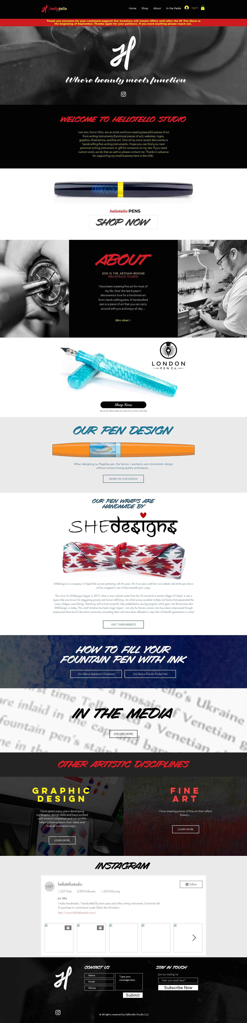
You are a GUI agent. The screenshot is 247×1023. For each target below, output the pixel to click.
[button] (145, 8)
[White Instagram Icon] (123, 94)
